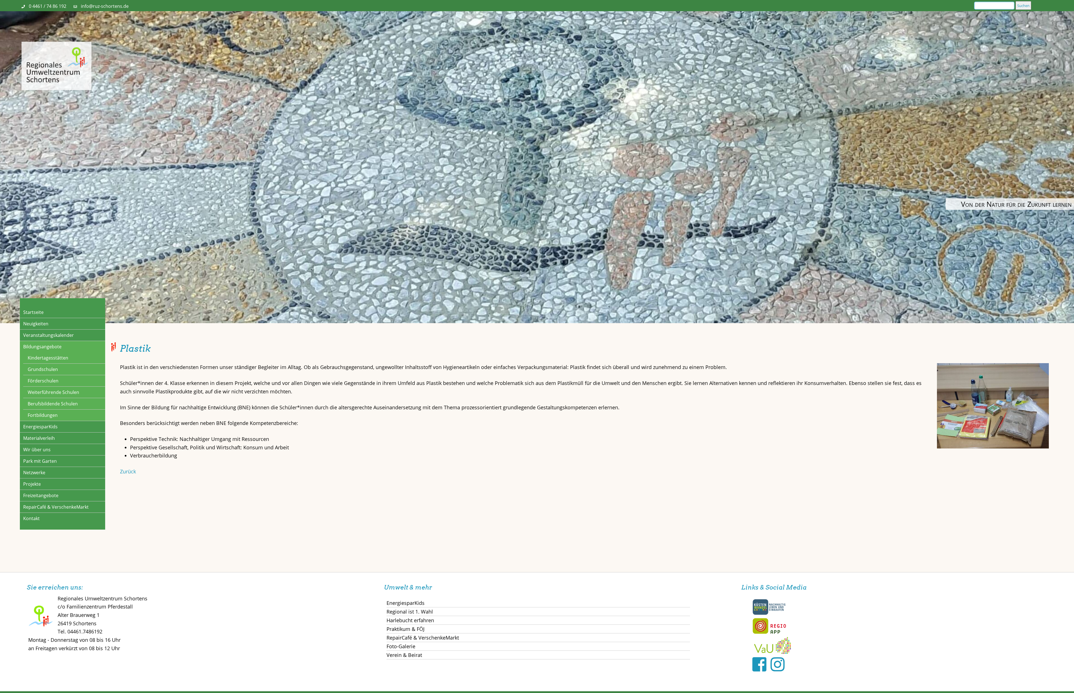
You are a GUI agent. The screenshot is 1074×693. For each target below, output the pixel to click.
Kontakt (31, 518)
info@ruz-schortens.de (105, 6)
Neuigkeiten (35, 324)
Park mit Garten (40, 461)
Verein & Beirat (404, 655)
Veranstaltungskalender (48, 335)
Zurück (128, 471)
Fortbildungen (43, 415)
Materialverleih (39, 438)
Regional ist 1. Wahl (410, 611)
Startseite (33, 312)
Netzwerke (34, 472)
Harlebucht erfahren (410, 620)
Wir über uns (37, 450)
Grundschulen (43, 369)
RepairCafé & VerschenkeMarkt (56, 507)
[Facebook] (759, 664)
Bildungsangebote (42, 347)
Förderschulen (43, 381)
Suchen (1023, 5)
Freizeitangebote (40, 495)
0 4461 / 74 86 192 (47, 6)
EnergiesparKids (40, 427)
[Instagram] (778, 664)
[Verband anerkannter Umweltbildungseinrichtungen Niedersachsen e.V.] (772, 652)
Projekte (32, 484)
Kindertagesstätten (48, 358)
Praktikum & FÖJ (406, 629)
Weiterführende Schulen (53, 392)
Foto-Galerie (401, 646)
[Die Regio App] (769, 632)
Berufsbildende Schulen (53, 404)
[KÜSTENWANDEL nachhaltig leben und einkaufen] (769, 613)
